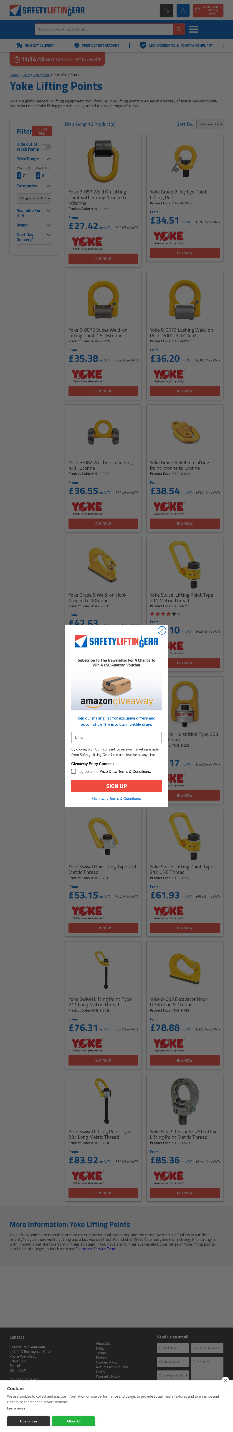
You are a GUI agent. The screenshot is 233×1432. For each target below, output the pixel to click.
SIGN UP (116, 786)
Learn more (16, 1408)
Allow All (73, 1421)
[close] (225, 1380)
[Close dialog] (162, 630)
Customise (28, 1421)
